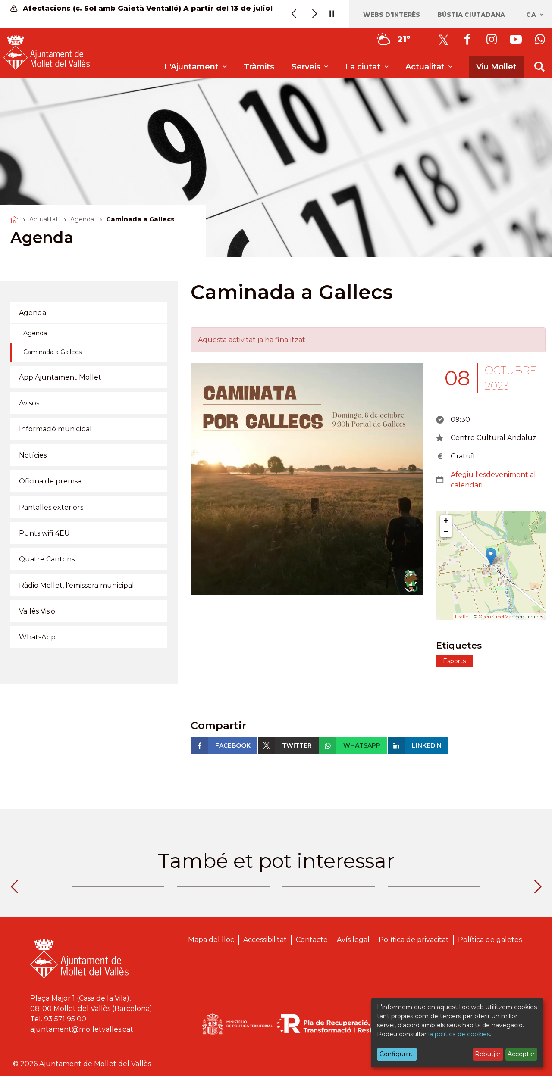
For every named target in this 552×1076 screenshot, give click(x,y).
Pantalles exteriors (51, 507)
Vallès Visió (37, 611)
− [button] (446, 531)
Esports (454, 661)
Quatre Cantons (47, 559)
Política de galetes (490, 940)
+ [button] (446, 520)
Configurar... (397, 1054)
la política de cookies (459, 1034)
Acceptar (521, 1054)
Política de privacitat (414, 940)
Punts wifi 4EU (44, 533)
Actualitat (43, 219)
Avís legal (353, 940)
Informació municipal (55, 429)
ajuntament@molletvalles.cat (81, 1029)
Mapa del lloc (211, 940)
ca (532, 15)
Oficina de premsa (50, 481)
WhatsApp (37, 637)
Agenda (82, 219)
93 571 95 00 (65, 1019)
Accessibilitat (265, 940)
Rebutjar (488, 1054)
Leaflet (462, 617)
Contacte (312, 940)
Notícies (33, 455)
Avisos (29, 403)
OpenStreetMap (496, 617)
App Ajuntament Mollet (60, 377)
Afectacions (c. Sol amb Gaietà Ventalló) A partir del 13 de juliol (147, 8)
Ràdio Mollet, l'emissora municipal (76, 585)
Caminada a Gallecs (52, 352)
